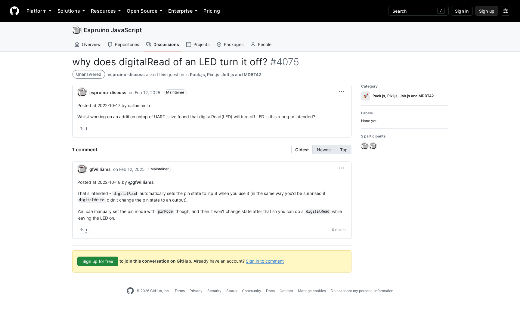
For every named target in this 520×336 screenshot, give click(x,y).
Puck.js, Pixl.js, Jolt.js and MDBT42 (225, 74)
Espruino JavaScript (113, 30)
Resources (103, 11)
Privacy (196, 290)
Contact (286, 290)
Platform (36, 11)
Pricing (211, 11)
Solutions (68, 11)
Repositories (127, 44)
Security (214, 290)
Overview (91, 44)
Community (251, 290)
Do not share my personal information (362, 290)
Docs (270, 290)
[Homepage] (14, 11)
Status (231, 290)
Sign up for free (97, 261)
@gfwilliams (141, 182)
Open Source (142, 11)
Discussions (166, 44)
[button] (341, 91)
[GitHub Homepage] (130, 291)
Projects (201, 44)
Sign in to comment (265, 260)
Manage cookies (312, 290)
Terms (180, 290)
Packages (233, 44)
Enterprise (180, 11)
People (264, 44)
